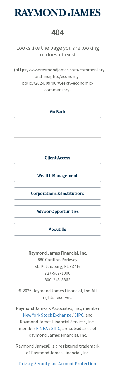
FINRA (42, 328)
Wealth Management (57, 175)
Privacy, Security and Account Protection (57, 363)
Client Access (57, 157)
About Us (57, 229)
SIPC (79, 315)
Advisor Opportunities (58, 211)
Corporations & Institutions (57, 193)
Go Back (57, 111)
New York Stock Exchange (47, 315)
